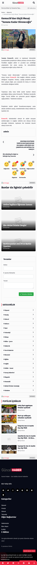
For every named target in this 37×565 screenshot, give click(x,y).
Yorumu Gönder (26, 294)
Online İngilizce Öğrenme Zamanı (17, 204)
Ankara (6, 324)
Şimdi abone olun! (29, 551)
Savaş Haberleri (9, 372)
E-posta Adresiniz (9, 273)
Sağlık (6, 364)
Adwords (7, 346)
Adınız (5, 265)
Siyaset (6, 310)
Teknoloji (7, 332)
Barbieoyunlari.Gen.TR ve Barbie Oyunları (17, 245)
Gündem (7, 390)
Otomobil (7, 381)
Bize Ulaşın (4, 526)
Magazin (7, 377)
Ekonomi (7, 355)
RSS (4, 529)
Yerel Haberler (9, 350)
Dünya (6, 337)
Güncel (6, 319)
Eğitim (6, 359)
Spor (6, 328)
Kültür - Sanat (8, 368)
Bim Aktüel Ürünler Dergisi (14, 225)
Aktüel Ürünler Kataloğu (11, 386)
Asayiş (6, 315)
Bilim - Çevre (8, 341)
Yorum (5, 281)
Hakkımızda (5, 523)
